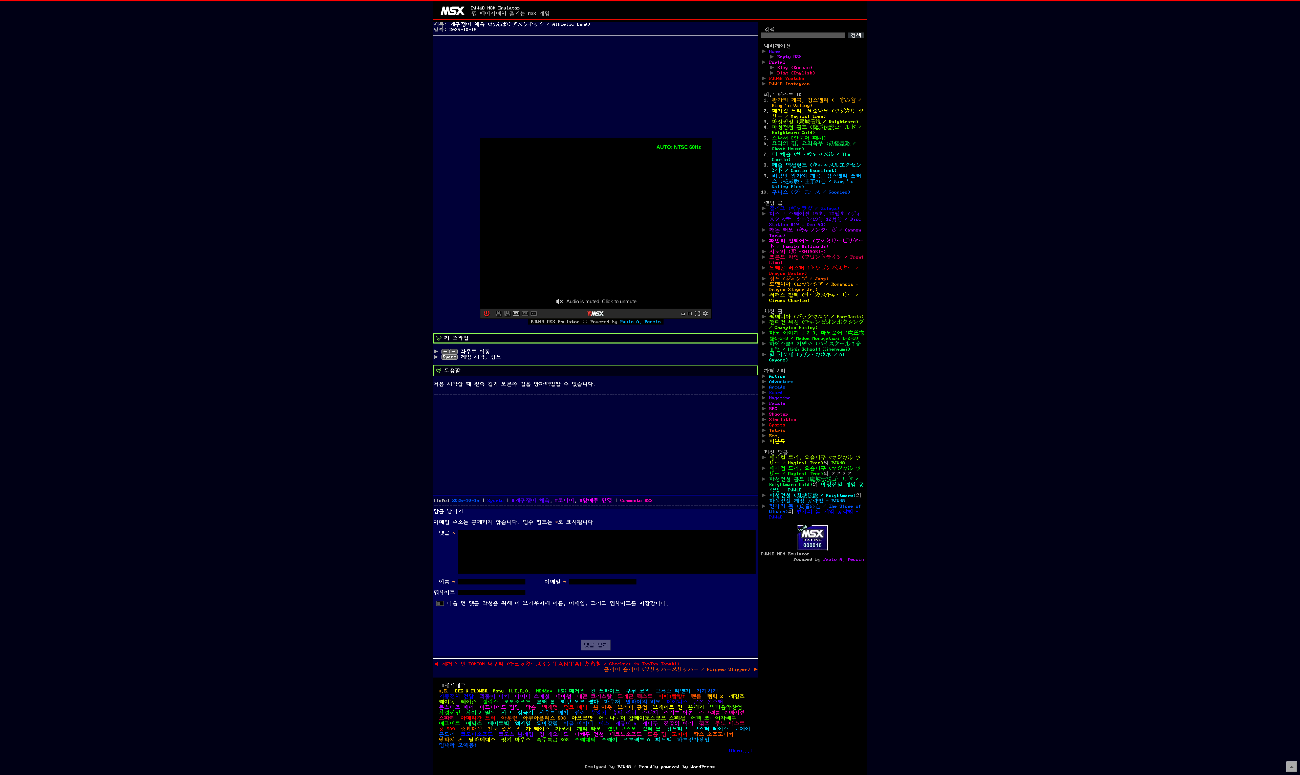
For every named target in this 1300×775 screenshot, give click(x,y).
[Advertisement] (595, 85)
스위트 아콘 (678, 712)
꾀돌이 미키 (494, 696)
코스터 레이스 (711, 729)
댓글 (447, 533)
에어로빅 (498, 723)
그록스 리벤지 (673, 691)
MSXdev (544, 691)
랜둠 (696, 696)
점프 (704, 723)
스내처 (650, 712)
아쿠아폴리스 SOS (544, 718)
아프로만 (582, 718)
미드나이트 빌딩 (499, 707)
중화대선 (471, 729)
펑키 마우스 (516, 740)
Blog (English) (796, 73)
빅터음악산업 (726, 707)
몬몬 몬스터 (708, 702)
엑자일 (523, 723)
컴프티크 (677, 729)
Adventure (781, 381)
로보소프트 (517, 702)
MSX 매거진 (571, 691)
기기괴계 (707, 691)
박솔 (530, 707)
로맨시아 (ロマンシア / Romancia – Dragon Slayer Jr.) (814, 287)
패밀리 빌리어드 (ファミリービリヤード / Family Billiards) (816, 243)
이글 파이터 (578, 723)
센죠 (579, 712)
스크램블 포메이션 (722, 712)
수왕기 (598, 712)
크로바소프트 (476, 734)
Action (777, 376)
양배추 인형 (597, 500)
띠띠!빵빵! (671, 696)
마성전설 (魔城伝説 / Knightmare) (815, 122)
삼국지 (525, 712)
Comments (636, 500)
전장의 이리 (678, 723)
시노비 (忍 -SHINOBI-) (797, 251)
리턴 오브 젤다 (580, 702)
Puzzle (777, 403)
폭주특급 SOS (552, 740)
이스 (604, 723)
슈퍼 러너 (624, 712)
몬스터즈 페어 (456, 707)
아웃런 (509, 718)
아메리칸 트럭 (478, 718)
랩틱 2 (715, 696)
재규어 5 (625, 723)
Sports (496, 500)
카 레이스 (537, 729)
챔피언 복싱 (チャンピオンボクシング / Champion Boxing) (816, 324)
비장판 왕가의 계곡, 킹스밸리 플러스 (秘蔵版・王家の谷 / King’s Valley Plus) (816, 181)
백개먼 (550, 707)
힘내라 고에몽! (458, 745)
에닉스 (474, 723)
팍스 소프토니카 (713, 734)
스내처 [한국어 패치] (799, 138)
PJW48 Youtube (786, 78)
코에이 (742, 729)
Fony (498, 691)
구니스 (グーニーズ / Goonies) (811, 192)
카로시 (563, 729)
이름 (447, 581)
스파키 (447, 718)
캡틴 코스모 (621, 729)
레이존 (468, 702)
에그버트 (449, 723)
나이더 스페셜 (532, 696)
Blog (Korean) (794, 67)
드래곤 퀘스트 (635, 696)
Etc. (774, 436)
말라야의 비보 (643, 702)
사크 (506, 712)
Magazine (780, 398)
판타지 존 (451, 740)
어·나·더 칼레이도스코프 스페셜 (642, 718)
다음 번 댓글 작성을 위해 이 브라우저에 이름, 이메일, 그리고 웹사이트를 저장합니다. (558, 603)
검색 (769, 29)
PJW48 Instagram (789, 84)
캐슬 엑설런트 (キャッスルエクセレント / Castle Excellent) (816, 167)
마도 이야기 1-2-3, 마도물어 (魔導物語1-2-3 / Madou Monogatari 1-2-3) (816, 335)
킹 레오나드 (554, 734)
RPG (773, 409)
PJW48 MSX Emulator (495, 8)
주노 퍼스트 (730, 723)
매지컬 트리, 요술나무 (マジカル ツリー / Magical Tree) (818, 113)
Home (774, 51)
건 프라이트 (605, 691)
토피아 (680, 734)
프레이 (609, 740)
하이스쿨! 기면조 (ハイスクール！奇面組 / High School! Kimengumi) (815, 346)
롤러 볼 (545, 702)
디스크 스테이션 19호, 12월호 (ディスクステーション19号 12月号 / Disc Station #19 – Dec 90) (815, 219)
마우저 (612, 702)
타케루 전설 (589, 734)
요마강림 (547, 723)
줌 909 (447, 729)
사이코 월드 (481, 712)
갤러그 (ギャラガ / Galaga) (804, 208)
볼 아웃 (602, 707)
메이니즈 (677, 702)
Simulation (782, 419)
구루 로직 (638, 691)
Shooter (778, 414)
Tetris (777, 430)
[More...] (741, 750)
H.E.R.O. (520, 691)
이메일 (555, 581)
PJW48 (838, 463)
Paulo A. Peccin (640, 322)
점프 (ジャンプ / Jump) (799, 279)
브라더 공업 (632, 707)
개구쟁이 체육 (532, 500)
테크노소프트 (625, 734)
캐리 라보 (589, 729)
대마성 (563, 696)
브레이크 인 (667, 707)
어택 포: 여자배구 (714, 718)
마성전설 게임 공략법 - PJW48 (807, 501)
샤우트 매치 (554, 712)
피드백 (663, 740)
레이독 (447, 702)
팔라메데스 (482, 740)
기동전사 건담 (456, 696)
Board (776, 392)
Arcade (777, 387)
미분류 (777, 441)
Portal (777, 62)
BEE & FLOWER (471, 691)
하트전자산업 (693, 740)
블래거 (696, 707)
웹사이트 (444, 592)
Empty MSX (789, 57)
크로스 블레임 (516, 734)
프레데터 (585, 740)
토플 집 (656, 734)
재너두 (650, 723)
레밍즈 (737, 696)
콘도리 (447, 734)
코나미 (566, 500)
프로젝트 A (636, 740)
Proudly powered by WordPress (677, 767)
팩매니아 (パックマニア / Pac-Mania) (816, 316)
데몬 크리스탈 (594, 696)
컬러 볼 (651, 729)
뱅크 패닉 (575, 707)
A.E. (444, 691)
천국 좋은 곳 (504, 729)
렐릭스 (490, 702)
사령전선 (449, 712)
